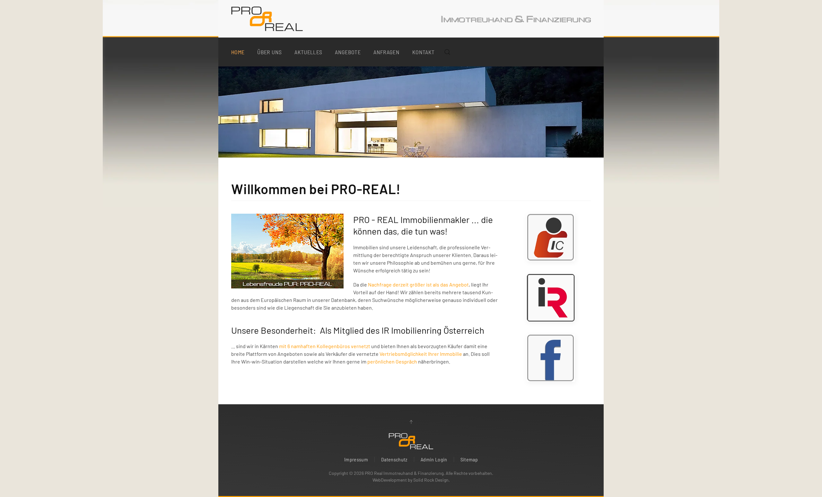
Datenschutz (394, 459)
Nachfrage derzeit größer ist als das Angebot (418, 284)
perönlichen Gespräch (392, 361)
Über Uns (269, 52)
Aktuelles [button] (308, 52)
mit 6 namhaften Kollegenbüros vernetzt (324, 346)
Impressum (356, 459)
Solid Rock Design (431, 480)
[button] (447, 52)
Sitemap (469, 459)
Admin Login (434, 459)
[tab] (399, 149)
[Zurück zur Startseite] (267, 18)
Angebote (348, 52)
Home (237, 52)
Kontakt (423, 52)
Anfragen (386, 52)
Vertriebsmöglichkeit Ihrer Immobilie (421, 354)
